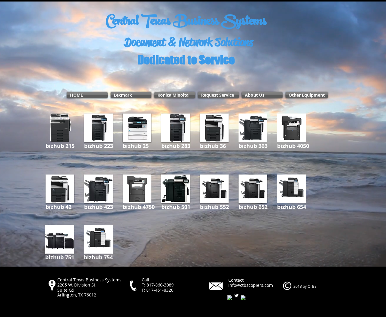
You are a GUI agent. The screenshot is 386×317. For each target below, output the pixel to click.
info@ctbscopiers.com (250, 285)
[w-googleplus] (243, 297)
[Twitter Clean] (236, 295)
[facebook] (229, 297)
